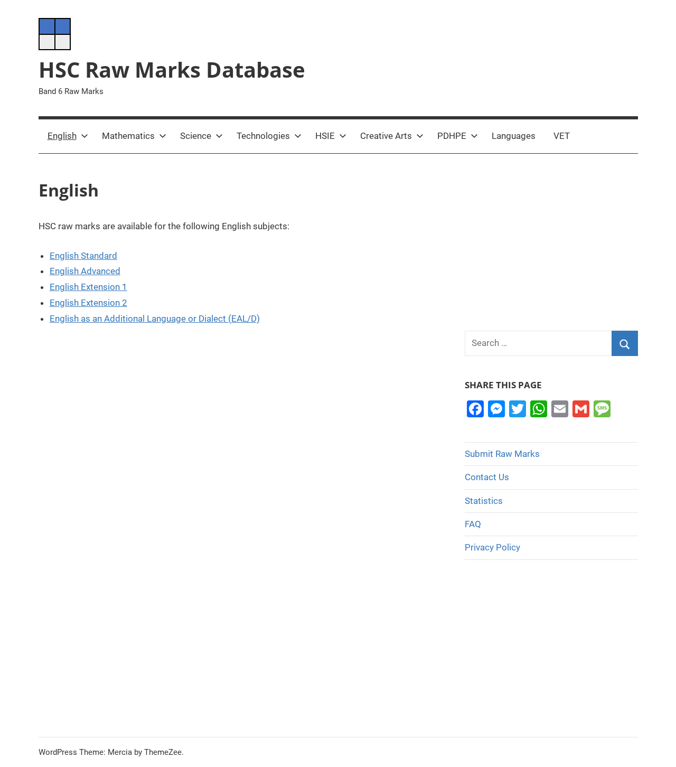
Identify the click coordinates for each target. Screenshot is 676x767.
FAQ (473, 524)
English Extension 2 (88, 302)
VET (561, 135)
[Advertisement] (551, 242)
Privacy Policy (492, 547)
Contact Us (487, 477)
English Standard (83, 255)
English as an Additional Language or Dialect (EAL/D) (155, 318)
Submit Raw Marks (502, 453)
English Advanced (85, 271)
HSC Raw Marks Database (172, 69)
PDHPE (451, 135)
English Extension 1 (88, 287)
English (62, 135)
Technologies (263, 135)
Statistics (484, 500)
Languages (514, 135)
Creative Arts (386, 135)
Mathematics (128, 135)
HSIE (325, 135)
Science (195, 135)
